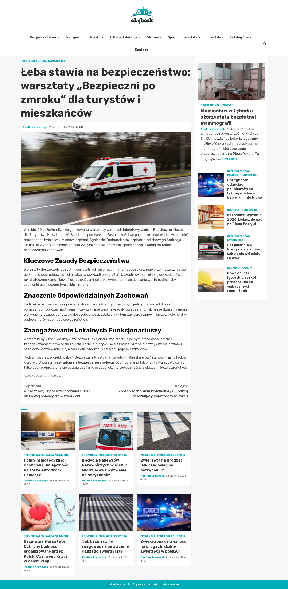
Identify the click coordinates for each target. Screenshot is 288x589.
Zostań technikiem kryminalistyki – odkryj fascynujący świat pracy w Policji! (153, 391)
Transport (73, 37)
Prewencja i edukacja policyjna (43, 61)
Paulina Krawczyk (35, 127)
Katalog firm (239, 37)
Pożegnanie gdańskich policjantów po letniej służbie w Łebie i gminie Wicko (211, 185)
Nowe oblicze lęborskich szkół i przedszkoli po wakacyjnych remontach (211, 280)
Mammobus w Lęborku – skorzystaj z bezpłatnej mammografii (231, 81)
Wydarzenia (249, 175)
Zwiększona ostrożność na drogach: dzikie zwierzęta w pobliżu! (164, 512)
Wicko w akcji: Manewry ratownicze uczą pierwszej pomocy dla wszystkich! (57, 391)
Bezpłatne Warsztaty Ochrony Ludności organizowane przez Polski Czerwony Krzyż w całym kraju (48, 512)
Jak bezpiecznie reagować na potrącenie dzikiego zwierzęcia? (106, 512)
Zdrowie (152, 37)
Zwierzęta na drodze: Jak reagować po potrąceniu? (164, 431)
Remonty (233, 268)
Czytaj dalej (230, 159)
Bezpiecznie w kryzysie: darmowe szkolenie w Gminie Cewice (211, 247)
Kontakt (141, 50)
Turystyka (190, 37)
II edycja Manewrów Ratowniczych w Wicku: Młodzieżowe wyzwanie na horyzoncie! (106, 431)
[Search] (264, 44)
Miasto (95, 37)
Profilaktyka (210, 105)
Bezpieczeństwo (43, 37)
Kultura (233, 210)
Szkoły (247, 268)
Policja (232, 175)
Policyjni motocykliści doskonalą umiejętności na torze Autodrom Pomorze (48, 431)
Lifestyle (214, 37)
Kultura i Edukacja (123, 37)
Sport (172, 37)
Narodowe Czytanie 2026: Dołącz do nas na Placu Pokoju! (211, 217)
